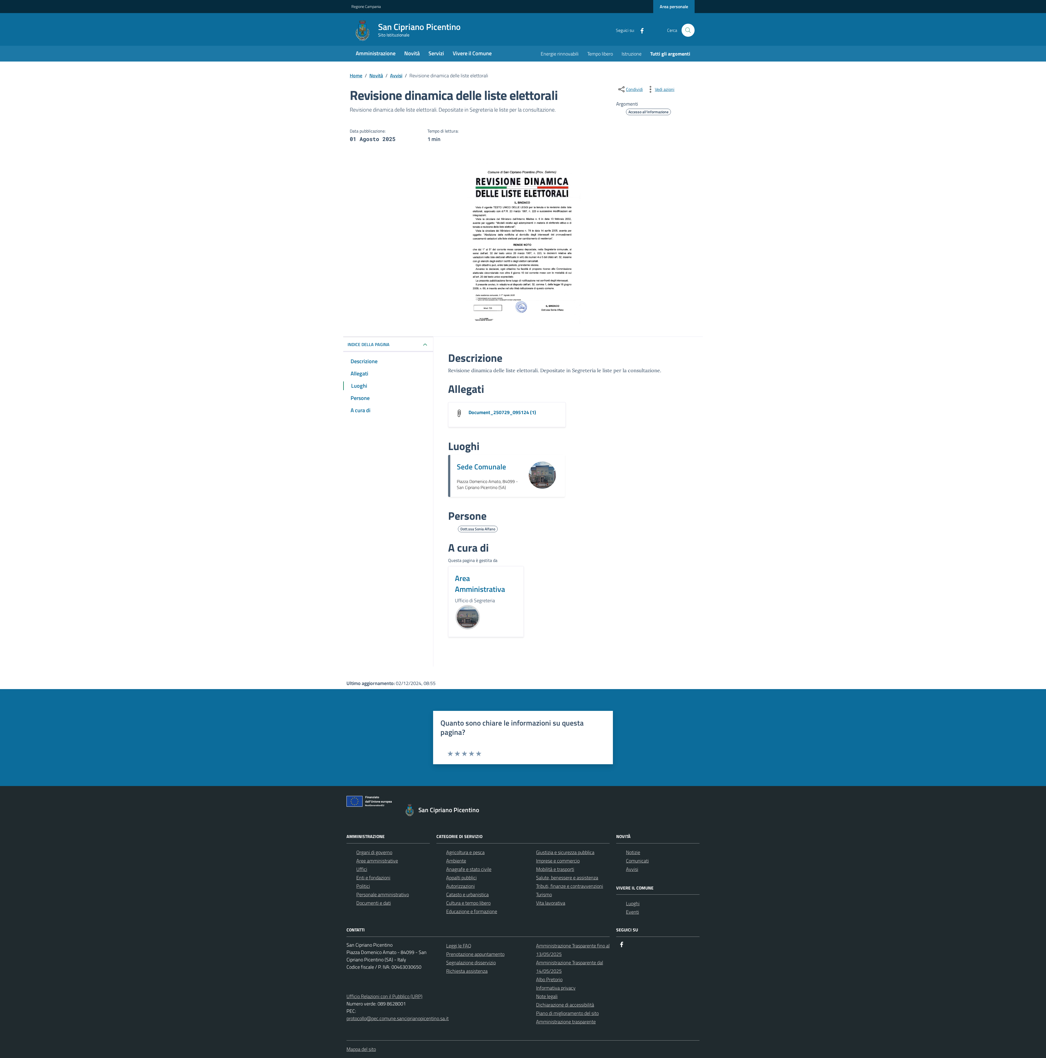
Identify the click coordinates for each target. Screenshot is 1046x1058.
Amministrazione (376, 53)
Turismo (544, 894)
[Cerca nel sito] (688, 30)
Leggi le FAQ (458, 945)
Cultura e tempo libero (468, 903)
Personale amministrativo (382, 894)
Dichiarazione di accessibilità (565, 1004)
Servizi (436, 53)
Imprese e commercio (558, 860)
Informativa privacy (556, 988)
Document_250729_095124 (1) (502, 412)
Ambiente (456, 860)
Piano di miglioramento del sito (567, 1013)
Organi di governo (374, 852)
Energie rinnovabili (560, 53)
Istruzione (631, 53)
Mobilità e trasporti (555, 869)
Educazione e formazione (471, 911)
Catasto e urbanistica (467, 894)
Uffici (361, 869)
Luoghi (633, 903)
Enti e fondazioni (373, 877)
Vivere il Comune (472, 53)
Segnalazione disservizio (471, 962)
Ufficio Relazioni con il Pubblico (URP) (384, 996)
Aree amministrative (377, 860)
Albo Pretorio (549, 979)
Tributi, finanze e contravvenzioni (569, 886)
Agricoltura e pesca (465, 852)
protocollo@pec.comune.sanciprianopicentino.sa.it (397, 1018)
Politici (363, 886)
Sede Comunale (481, 466)
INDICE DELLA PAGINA (369, 344)
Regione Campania (366, 6)
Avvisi (632, 869)
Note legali (547, 996)
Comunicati (637, 860)
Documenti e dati (373, 903)
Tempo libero (600, 53)
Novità (412, 53)
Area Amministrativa (480, 583)
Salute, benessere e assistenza (567, 877)
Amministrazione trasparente (566, 1021)
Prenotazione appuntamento (475, 954)
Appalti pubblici (461, 877)
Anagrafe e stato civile (468, 869)
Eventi (632, 912)
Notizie (633, 852)
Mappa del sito (361, 1049)
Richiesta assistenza (467, 971)
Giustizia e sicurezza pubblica (565, 852)
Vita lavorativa (550, 903)
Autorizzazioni (460, 886)
